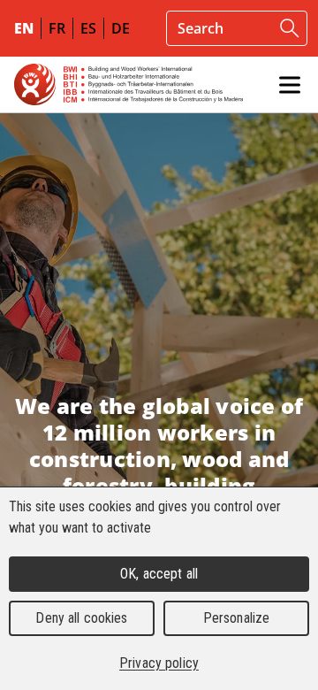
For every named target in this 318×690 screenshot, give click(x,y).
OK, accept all (159, 573)
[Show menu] (289, 85)
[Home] (128, 84)
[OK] (289, 28)
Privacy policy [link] (159, 663)
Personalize (236, 618)
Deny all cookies (81, 618)
